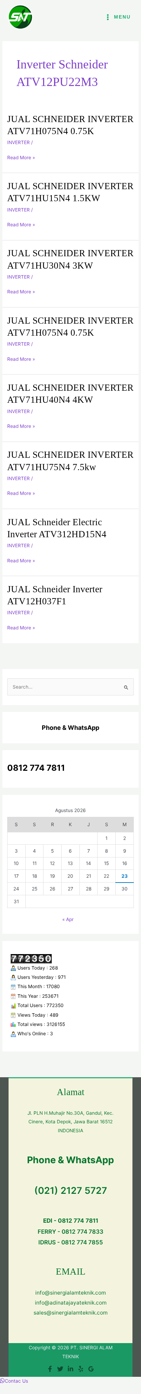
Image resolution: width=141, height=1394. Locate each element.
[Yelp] (81, 1369)
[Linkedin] (70, 1369)
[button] (14, 1381)
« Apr (68, 919)
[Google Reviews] (91, 1369)
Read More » (21, 156)
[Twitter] (60, 1369)
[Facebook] (50, 1369)
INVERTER (18, 142)
